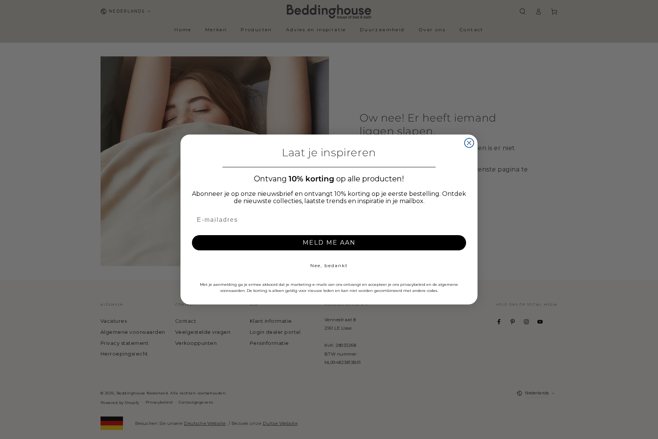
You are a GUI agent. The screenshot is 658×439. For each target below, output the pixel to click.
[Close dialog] (469, 142)
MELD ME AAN (329, 242)
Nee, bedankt (329, 265)
